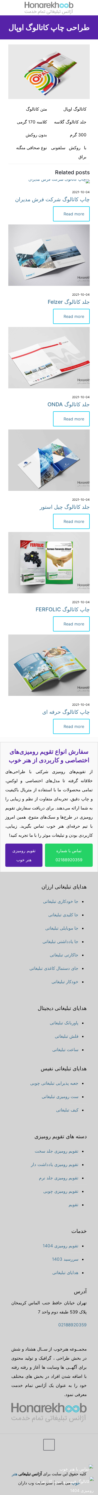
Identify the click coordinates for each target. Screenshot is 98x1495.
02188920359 (72, 1324)
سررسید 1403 (65, 1259)
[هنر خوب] (49, 7)
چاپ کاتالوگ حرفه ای (66, 712)
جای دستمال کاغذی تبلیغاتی (53, 968)
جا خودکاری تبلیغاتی (60, 901)
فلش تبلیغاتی (66, 1036)
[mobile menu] (91, 7)
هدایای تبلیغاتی (65, 1272)
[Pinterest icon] (22, 1461)
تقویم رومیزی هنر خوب (23, 855)
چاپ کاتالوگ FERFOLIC (63, 609)
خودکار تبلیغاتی (65, 981)
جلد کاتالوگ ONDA (68, 404)
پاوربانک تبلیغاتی (64, 1022)
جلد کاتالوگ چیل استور (65, 507)
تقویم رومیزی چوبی (60, 1191)
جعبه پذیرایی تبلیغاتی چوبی (54, 1083)
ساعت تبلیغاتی (65, 1049)
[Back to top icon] (49, 1445)
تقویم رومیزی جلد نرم (58, 1177)
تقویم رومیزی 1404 (60, 1245)
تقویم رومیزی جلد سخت (56, 1151)
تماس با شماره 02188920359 (69, 855)
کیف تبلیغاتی (67, 1109)
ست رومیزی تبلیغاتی (60, 1096)
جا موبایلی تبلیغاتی (61, 928)
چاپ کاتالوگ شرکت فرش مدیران (52, 199)
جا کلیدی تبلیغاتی (63, 914)
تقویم (73, 1204)
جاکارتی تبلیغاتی (64, 954)
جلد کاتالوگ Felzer (69, 302)
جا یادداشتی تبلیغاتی (60, 941)
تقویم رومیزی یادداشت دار (54, 1164)
